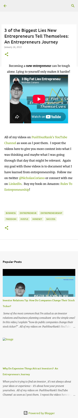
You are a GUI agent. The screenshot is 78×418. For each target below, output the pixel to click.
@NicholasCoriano (32, 178)
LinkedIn (15, 184)
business (11, 213)
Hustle (24, 219)
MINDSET (37, 219)
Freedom (11, 219)
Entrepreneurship (51, 213)
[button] (6, 54)
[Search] (73, 5)
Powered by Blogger (41, 413)
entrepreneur (28, 213)
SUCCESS (50, 219)
